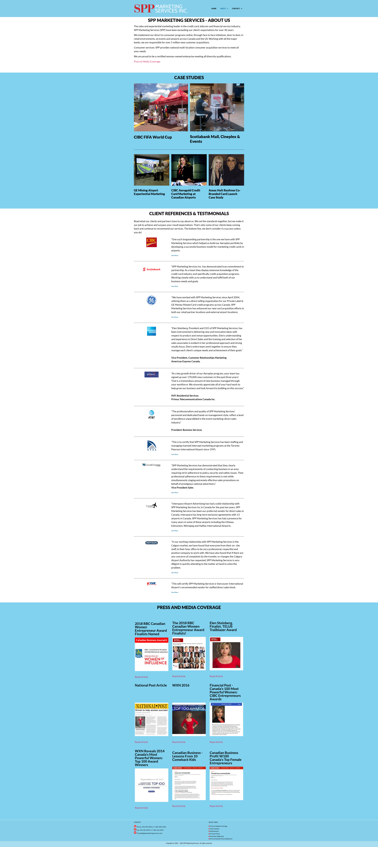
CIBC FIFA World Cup (153, 137)
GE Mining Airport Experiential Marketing (149, 192)
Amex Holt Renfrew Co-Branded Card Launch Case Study (224, 193)
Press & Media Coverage (147, 61)
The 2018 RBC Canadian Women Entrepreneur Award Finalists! (188, 628)
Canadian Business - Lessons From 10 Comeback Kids (187, 756)
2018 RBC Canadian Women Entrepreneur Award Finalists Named (151, 628)
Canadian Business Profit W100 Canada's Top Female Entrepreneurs (225, 758)
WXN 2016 (180, 685)
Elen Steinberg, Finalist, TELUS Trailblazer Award (223, 626)
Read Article (141, 676)
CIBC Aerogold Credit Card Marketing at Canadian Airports (185, 193)
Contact (236, 8)
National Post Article (151, 685)
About (223, 8)
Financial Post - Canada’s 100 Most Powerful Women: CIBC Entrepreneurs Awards (225, 692)
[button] (207, 255)
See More (174, 255)
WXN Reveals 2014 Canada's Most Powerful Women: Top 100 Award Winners (149, 758)
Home (213, 8)
